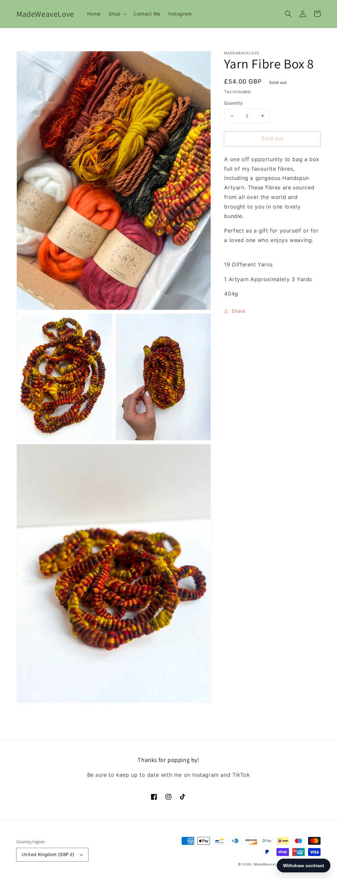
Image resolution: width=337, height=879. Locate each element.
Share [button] (238, 311)
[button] (288, 14)
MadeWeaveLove (269, 864)
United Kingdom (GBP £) (48, 854)
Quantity (233, 103)
